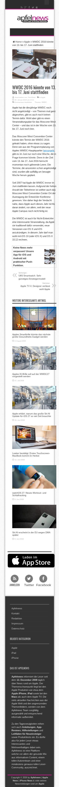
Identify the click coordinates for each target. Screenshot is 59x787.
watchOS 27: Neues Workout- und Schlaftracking (29, 494)
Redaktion (16, 618)
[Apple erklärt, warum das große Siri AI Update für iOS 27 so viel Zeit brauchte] (34, 397)
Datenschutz (18, 628)
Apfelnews (16, 608)
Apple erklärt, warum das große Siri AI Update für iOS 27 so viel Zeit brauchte (31, 414)
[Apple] (36, 7)
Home (18, 41)
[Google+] (25, 7)
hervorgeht (48, 150)
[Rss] (21, 7)
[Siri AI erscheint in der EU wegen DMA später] (34, 516)
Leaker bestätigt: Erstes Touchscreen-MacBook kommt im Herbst (31, 454)
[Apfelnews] (32, 18)
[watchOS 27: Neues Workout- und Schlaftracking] (34, 476)
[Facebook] (29, 7)
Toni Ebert (31, 97)
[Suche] (47, 2)
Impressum (17, 623)
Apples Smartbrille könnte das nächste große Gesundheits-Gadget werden (31, 335)
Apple (27, 41)
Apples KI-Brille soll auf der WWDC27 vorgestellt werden (30, 375)
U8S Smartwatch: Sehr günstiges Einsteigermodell (32, 276)
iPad (13, 653)
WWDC (44, 102)
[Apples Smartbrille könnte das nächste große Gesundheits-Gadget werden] (34, 318)
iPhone (15, 658)
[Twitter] (32, 7)
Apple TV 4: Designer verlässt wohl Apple (35, 286)
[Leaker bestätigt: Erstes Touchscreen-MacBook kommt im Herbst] (34, 437)
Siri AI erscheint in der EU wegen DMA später (31, 533)
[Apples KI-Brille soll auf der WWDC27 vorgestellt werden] (34, 357)
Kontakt (15, 613)
